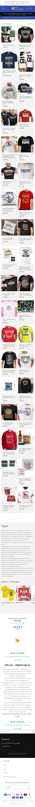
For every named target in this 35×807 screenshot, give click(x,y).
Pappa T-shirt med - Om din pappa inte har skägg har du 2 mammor (25, 239)
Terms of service (13, 803)
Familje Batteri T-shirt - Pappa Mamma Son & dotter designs (25, 316)
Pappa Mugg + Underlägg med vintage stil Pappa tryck (9, 473)
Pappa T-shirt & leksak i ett (9, 45)
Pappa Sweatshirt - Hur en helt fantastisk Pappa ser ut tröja (25, 397)
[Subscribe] (28, 787)
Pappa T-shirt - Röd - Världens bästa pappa (24, 125)
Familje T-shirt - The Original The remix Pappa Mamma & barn (9, 129)
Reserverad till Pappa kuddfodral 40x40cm (8, 238)
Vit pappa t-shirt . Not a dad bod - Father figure (25, 506)
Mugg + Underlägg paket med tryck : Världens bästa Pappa (25, 480)
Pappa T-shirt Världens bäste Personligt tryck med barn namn (9, 72)
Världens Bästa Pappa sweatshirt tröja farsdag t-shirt (8, 103)
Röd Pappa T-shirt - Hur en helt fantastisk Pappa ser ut (9, 345)
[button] (3, 9)
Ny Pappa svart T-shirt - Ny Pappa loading (9, 182)
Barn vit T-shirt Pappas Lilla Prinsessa (9, 320)
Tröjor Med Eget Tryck (7, 603)
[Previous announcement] (3, 3)
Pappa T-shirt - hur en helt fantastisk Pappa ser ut (25, 45)
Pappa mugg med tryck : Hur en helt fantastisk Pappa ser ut (9, 397)
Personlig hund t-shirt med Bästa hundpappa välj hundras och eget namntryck (9, 156)
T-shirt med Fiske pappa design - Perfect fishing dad (25, 294)
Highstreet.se (7, 800)
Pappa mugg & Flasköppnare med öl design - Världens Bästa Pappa (25, 450)
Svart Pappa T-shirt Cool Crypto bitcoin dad (8, 423)
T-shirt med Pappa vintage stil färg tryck (9, 294)
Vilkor (4, 769)
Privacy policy (31, 801)
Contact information (22, 803)
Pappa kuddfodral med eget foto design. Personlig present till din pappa (9, 210)
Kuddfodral (19, 603)
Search (5, 765)
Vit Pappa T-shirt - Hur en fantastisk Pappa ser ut (24, 371)
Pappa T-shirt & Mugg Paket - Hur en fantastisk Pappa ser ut (25, 98)
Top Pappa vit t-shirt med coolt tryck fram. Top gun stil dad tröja (25, 183)
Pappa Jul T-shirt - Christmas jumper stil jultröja (25, 213)
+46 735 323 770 (6, 746)
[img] (17, 621)
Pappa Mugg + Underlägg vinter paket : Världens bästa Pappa (8, 507)
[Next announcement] (32, 3)
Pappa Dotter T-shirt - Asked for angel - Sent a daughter (9, 371)
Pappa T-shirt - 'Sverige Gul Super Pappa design (25, 345)
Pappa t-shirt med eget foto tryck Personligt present (25, 423)
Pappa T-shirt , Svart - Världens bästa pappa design (24, 156)
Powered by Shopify (15, 800)
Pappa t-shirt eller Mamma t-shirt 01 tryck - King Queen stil (25, 76)
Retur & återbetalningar (9, 776)
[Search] (33, 731)
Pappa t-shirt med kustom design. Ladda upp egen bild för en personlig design (25, 268)
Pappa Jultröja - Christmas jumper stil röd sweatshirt (9, 453)
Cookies (5, 773)
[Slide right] (21, 609)
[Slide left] (14, 609)
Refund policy (23, 801)
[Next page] (22, 518)
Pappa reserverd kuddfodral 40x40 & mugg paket (9, 265)
